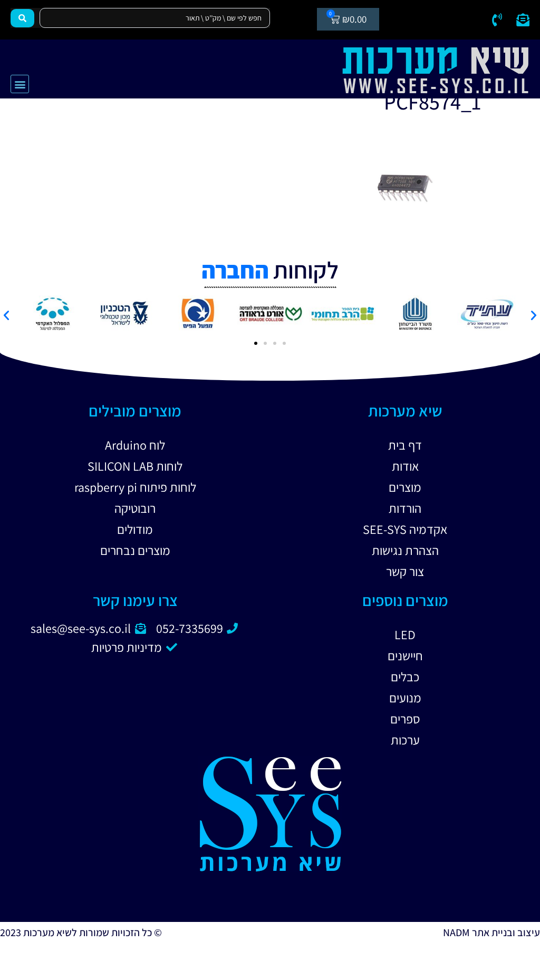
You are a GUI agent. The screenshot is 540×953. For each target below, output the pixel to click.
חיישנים (405, 655)
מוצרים (405, 487)
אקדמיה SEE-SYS (405, 529)
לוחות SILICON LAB (135, 466)
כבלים (405, 676)
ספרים (405, 718)
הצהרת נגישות (405, 550)
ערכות (405, 739)
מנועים (405, 697)
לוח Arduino (135, 444)
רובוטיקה (135, 508)
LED (405, 634)
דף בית (405, 444)
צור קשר (405, 571)
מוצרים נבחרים (135, 550)
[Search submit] (22, 18)
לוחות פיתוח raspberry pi (135, 487)
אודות (405, 466)
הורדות (405, 508)
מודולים (135, 529)
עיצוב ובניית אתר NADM (491, 932)
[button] (20, 84)
